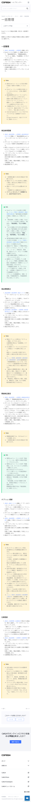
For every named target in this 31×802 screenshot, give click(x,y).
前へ (4, 708)
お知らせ (4, 765)
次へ (27, 708)
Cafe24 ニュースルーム (8, 786)
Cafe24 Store (5, 777)
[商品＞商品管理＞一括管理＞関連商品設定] (17, 397)
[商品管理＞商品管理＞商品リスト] (14, 293)
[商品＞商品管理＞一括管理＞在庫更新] (16, 638)
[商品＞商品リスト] (10, 503)
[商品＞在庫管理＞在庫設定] (13, 621)
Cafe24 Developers (7, 782)
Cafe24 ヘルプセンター (7, 16)
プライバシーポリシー (13, 796)
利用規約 (4, 796)
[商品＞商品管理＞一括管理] (13, 50)
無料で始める (15, 742)
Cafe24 (4, 773)
